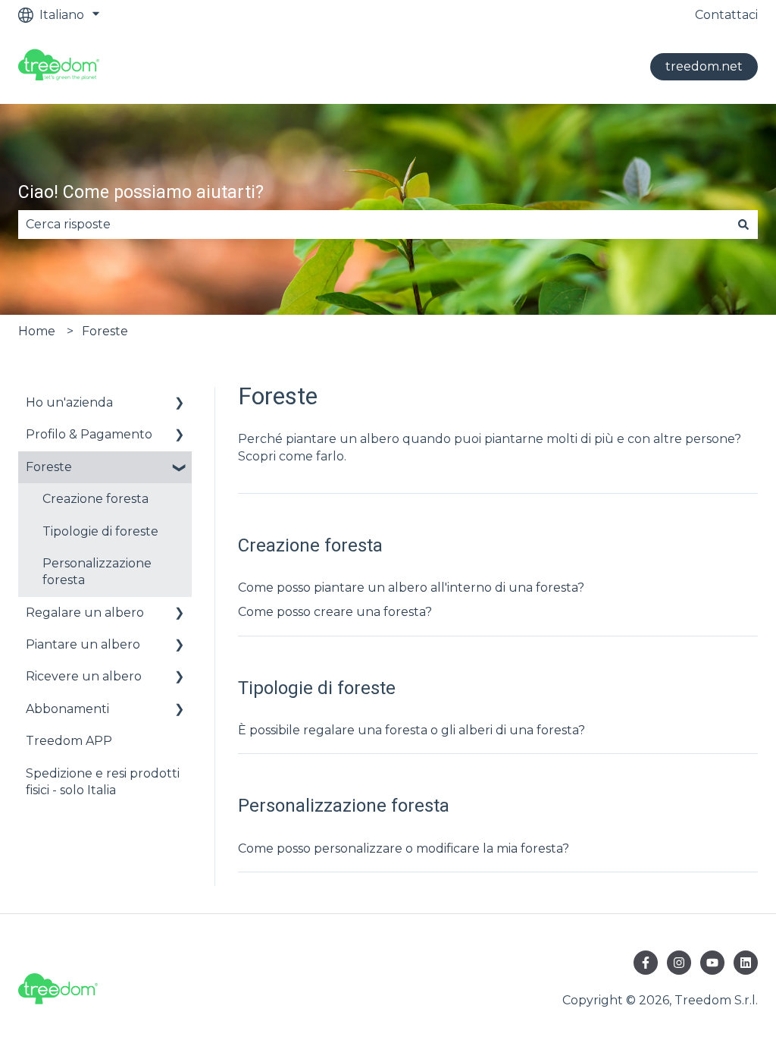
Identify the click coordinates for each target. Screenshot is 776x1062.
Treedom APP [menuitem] (69, 741)
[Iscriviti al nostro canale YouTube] (712, 962)
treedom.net (704, 66)
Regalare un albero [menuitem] (85, 612)
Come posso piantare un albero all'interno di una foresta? (411, 587)
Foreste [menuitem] (49, 467)
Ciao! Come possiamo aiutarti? (141, 192)
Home (36, 331)
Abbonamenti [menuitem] (67, 709)
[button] (179, 403)
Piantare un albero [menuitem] (83, 644)
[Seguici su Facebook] (646, 962)
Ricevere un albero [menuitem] (84, 676)
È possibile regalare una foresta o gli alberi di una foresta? (411, 730)
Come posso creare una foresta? (335, 612)
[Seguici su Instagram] (679, 962)
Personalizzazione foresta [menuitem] (97, 571)
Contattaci (726, 15)
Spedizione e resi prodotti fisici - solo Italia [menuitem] (103, 781)
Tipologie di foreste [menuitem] (100, 531)
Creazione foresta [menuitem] (95, 499)
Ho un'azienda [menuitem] (69, 402)
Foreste (105, 331)
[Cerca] (743, 224)
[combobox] (373, 224)
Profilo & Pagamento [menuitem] (89, 434)
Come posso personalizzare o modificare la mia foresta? (403, 848)
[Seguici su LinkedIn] (746, 962)
